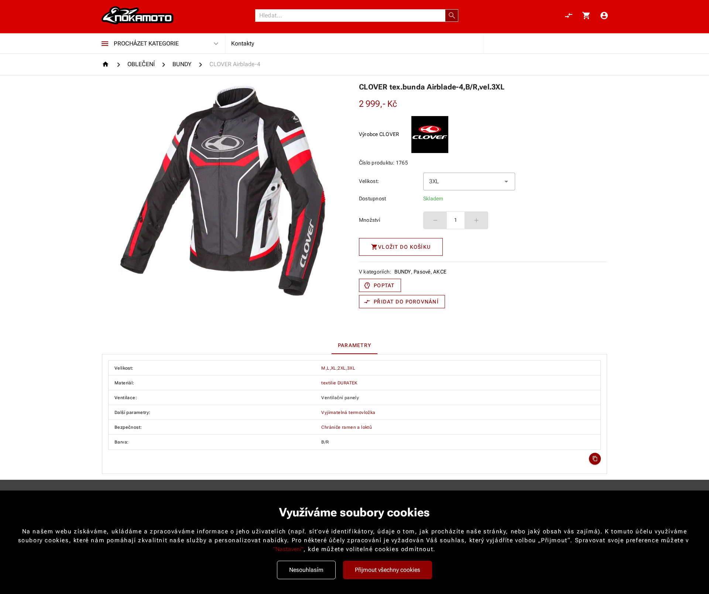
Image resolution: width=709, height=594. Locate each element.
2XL (342, 368)
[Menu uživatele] (604, 15)
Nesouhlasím (306, 569)
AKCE (439, 272)
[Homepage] (106, 64)
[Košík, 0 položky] (586, 15)
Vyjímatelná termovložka (348, 412)
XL (333, 368)
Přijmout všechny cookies (387, 569)
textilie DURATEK (339, 383)
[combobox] (469, 181)
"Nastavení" (288, 549)
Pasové (422, 272)
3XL (351, 368)
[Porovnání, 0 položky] (569, 15)
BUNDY (402, 272)
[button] (452, 15)
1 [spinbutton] (455, 220)
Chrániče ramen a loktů (346, 427)
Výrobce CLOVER (379, 134)
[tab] (354, 345)
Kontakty (242, 43)
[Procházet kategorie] (105, 43)
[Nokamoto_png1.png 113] (137, 15)
